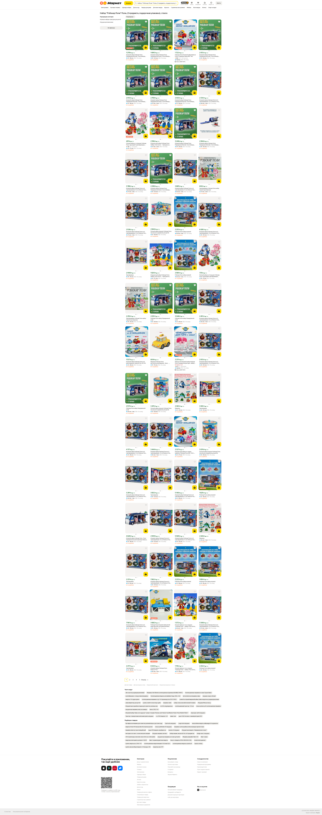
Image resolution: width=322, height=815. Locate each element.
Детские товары (141, 802)
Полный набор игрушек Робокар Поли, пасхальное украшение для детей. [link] (161, 232)
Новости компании (202, 762)
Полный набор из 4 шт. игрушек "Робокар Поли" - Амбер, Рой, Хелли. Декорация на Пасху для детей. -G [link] (185, 669)
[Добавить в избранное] (146, 21)
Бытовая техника (141, 767)
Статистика (7, 811)
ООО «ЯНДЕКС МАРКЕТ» (313, 810)
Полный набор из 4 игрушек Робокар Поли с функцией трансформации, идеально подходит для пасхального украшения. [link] (136, 144)
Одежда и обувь (141, 774)
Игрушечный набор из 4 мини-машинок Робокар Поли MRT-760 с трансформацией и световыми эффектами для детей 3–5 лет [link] (184, 452)
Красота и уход (141, 782)
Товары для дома (141, 777)
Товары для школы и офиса (144, 792)
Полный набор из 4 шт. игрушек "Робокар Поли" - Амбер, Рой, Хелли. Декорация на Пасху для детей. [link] (185, 625)
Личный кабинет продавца (175, 789)
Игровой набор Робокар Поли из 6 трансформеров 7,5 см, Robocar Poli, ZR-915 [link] (209, 100)
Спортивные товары (142, 794)
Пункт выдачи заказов (203, 769)
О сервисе (170, 769)
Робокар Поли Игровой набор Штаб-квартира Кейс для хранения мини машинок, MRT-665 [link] (160, 625)
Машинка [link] (177, 408)
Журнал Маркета (172, 774)
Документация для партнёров (176, 794)
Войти (219, 3)
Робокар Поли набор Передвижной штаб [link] (160, 319)
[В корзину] (145, 47)
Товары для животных (143, 797)
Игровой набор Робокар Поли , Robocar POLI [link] (159, 669)
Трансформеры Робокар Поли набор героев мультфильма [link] (209, 189)
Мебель (139, 764)
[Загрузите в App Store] (103, 770)
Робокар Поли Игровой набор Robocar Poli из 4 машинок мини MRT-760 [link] (185, 55)
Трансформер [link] (130, 275)
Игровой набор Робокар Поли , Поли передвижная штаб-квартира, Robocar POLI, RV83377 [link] (136, 539)
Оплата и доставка (173, 764)
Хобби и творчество (142, 784)
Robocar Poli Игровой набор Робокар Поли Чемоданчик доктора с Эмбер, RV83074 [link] (185, 362)
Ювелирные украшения (143, 804)
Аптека (139, 779)
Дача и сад (140, 787)
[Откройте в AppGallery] (114, 770)
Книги (138, 789)
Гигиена (139, 769)
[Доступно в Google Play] (109, 770)
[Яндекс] (318, 812)
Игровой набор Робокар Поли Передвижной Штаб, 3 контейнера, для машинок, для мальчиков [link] (135, 55)
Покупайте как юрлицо (174, 767)
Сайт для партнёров (173, 797)
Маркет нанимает (202, 772)
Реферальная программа (204, 764)
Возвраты (170, 772)
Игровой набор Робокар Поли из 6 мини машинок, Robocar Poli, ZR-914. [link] (136, 362)
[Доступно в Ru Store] (120, 770)
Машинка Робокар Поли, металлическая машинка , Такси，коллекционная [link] (160, 362)
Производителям (202, 767)
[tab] (104, 8)
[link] (135, 692)
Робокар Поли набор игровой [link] (183, 231)
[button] (130, 16)
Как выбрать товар (173, 762)
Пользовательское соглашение (21, 811)
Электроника (140, 772)
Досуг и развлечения (143, 762)
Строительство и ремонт (144, 799)
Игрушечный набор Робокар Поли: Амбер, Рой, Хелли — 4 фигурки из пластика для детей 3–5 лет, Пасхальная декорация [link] (160, 144)
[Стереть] (176, 3)
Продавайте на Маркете (174, 792)
